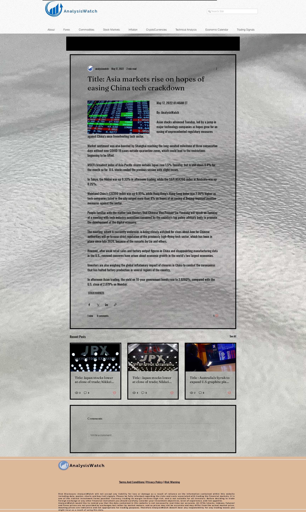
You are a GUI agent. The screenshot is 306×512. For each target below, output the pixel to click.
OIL (94, 43)
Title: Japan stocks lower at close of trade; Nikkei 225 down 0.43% (94, 380)
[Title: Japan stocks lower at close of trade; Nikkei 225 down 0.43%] (95, 357)
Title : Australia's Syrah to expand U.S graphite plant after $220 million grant (210, 380)
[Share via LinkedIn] (106, 304)
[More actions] (216, 68)
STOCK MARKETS (154, 43)
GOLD (109, 43)
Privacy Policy (154, 482)
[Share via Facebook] (89, 304)
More (181, 43)
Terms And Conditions (132, 482)
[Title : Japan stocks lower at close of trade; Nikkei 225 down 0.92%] (153, 357)
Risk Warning (172, 482)
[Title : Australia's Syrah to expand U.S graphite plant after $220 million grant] (210, 357)
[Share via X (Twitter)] (98, 304)
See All (233, 336)
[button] (231, 43)
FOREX (126, 43)
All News (77, 43)
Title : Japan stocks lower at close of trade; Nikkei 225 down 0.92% (151, 380)
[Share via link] (115, 304)
